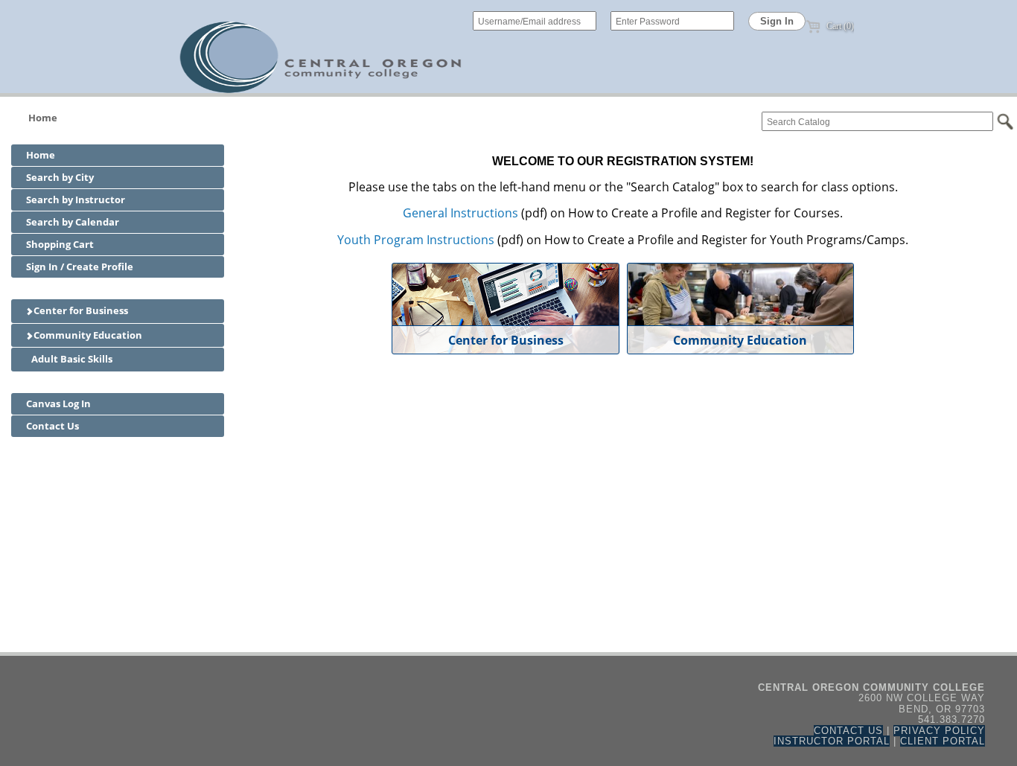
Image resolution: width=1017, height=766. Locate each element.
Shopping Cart (60, 244)
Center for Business (79, 310)
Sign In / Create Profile (79, 266)
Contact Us (52, 426)
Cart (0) (839, 26)
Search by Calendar (72, 222)
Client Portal (942, 741)
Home (42, 117)
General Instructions (460, 213)
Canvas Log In (58, 403)
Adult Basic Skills (70, 359)
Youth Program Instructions (415, 240)
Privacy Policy (939, 730)
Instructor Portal (832, 741)
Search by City (60, 177)
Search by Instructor (75, 199)
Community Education (86, 335)
